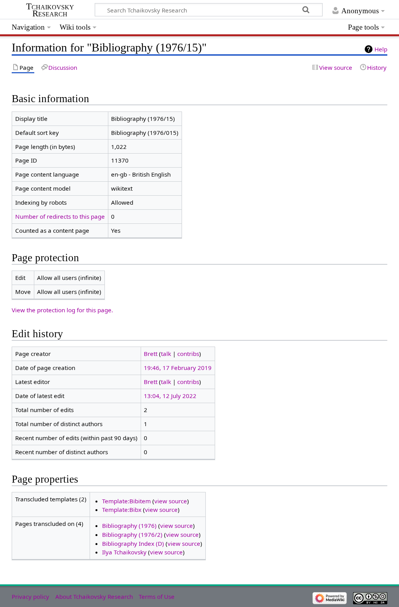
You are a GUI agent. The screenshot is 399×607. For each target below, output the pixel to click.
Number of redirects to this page (60, 216)
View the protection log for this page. (62, 310)
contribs (188, 353)
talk (166, 353)
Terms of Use (157, 596)
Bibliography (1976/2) (132, 534)
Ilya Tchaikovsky (124, 552)
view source (170, 501)
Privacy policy (30, 596)
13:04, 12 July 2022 (170, 396)
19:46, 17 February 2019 (178, 368)
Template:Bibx (121, 509)
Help (380, 49)
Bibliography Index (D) (133, 543)
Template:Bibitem (126, 501)
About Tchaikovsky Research (94, 596)
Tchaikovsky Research (50, 10)
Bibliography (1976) (129, 525)
